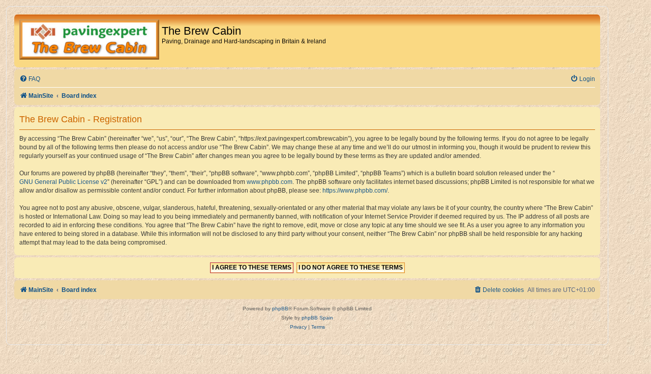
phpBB (280, 308)
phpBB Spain (317, 317)
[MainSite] (89, 41)
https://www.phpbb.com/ (355, 190)
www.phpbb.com (269, 181)
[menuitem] (29, 79)
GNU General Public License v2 (63, 181)
